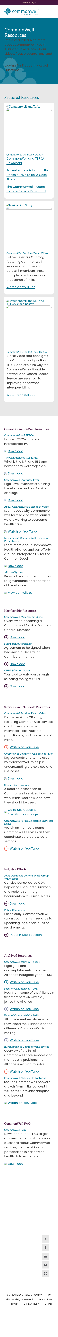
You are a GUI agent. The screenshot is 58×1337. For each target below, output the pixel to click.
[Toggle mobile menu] (52, 11)
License (48, 1303)
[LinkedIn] (45, 1256)
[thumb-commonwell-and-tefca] (23, 106)
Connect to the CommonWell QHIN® (29, 1217)
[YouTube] (45, 1264)
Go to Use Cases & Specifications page (23, 812)
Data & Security (31, 1303)
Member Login (47, 1222)
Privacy (14, 1303)
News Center (29, 1245)
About (46, 1194)
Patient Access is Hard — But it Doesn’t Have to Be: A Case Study (29, 174)
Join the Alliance (29, 1198)
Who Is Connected (29, 1233)
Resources (47, 1201)
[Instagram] (45, 1273)
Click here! (29, 70)
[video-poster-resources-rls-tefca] (29, 301)
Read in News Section (26, 935)
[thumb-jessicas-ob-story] (19, 205)
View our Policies (20, 593)
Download (15, 451)
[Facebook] (45, 1247)
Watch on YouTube (20, 287)
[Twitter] (45, 1239)
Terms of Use (45, 1299)
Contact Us (10, 1211)
